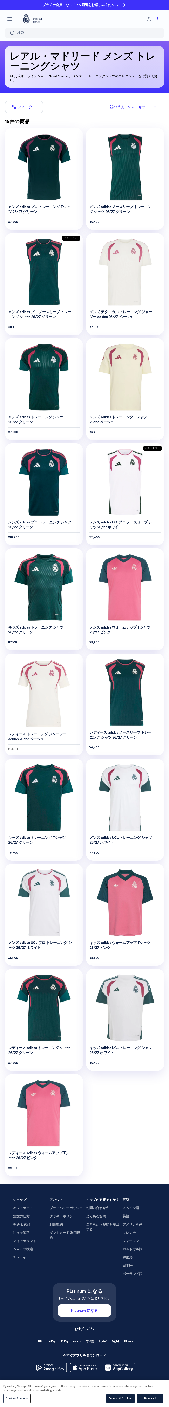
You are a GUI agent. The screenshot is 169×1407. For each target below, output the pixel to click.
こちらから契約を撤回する (102, 1226)
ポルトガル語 (132, 1249)
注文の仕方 (21, 1216)
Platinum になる (84, 1310)
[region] (84, 1393)
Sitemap (19, 1257)
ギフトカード (23, 1208)
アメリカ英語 (132, 1224)
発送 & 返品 (21, 1224)
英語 (126, 1216)
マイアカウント (24, 1241)
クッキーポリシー (63, 1216)
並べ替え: (129, 107)
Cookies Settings (17, 1398)
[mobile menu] (10, 19)
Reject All (150, 1398)
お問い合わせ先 (97, 1208)
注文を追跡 (21, 1233)
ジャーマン (131, 1241)
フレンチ (129, 1233)
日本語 (128, 1266)
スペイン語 (131, 1208)
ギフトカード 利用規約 (65, 1235)
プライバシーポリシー (66, 1208)
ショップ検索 (23, 1249)
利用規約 (56, 1224)
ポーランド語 (132, 1274)
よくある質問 (96, 1216)
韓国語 (128, 1257)
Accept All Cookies (120, 1398)
